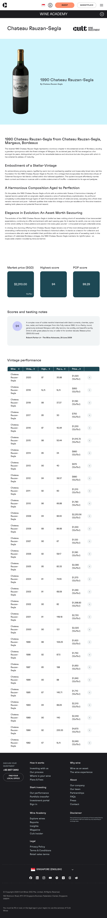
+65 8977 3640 (11, 770)
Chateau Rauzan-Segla (34, 28)
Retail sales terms (39, 854)
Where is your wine (40, 776)
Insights (34, 826)
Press (73, 800)
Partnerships (77, 793)
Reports (34, 822)
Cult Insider (36, 834)
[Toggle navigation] (101, 5)
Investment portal (39, 800)
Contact (74, 804)
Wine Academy (38, 813)
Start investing (38, 787)
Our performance (39, 793)
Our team (75, 789)
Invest (65, 5)
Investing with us (39, 768)
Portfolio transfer (39, 797)
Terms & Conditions (40, 850)
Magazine (35, 830)
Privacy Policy (37, 847)
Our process (36, 772)
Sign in (33, 804)
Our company (77, 785)
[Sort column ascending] (19, 369)
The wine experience (81, 772)
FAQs (73, 797)
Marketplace (86, 5)
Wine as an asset (79, 768)
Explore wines (37, 818)
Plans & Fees (36, 780)
